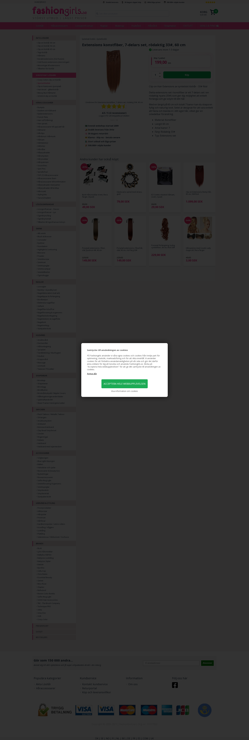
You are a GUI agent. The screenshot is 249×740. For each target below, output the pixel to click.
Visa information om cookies (124, 391)
